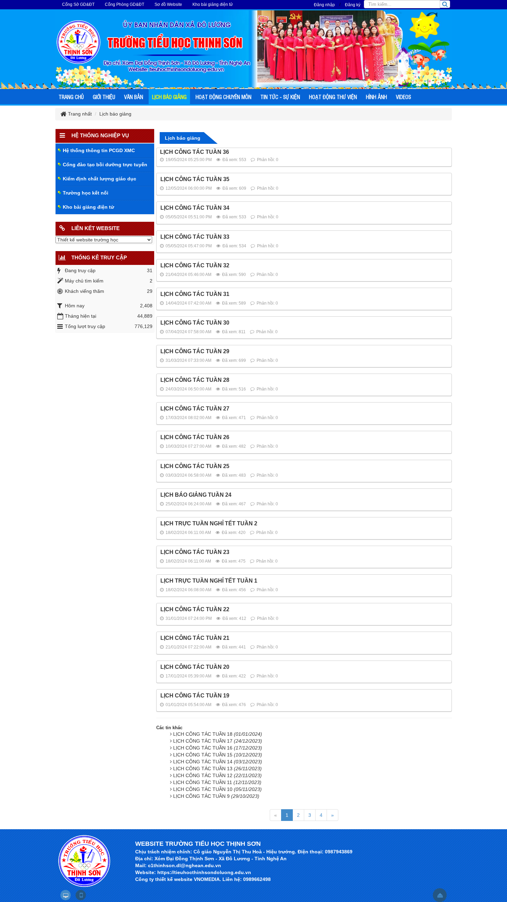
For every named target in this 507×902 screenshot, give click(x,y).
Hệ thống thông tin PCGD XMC (99, 150)
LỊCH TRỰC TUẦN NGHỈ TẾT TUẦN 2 (208, 523)
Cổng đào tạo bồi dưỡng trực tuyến (105, 164)
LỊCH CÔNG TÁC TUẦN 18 (217, 734)
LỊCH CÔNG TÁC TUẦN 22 (194, 609)
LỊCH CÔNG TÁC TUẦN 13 (217, 768)
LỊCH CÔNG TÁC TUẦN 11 (217, 782)
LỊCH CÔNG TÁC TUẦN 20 (194, 667)
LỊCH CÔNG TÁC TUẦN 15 (217, 754)
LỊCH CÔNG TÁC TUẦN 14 (217, 761)
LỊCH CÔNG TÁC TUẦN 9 (216, 796)
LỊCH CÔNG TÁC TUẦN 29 (194, 351)
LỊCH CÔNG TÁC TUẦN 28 (194, 380)
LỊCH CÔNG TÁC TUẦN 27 (194, 409)
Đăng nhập (324, 4)
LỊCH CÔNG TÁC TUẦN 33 (194, 237)
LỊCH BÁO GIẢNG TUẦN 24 (195, 495)
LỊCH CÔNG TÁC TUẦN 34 (194, 208)
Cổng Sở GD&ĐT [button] (78, 4)
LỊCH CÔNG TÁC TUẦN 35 (194, 179)
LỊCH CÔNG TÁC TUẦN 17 (217, 741)
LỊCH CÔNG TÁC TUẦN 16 (217, 748)
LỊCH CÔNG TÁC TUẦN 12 (217, 775)
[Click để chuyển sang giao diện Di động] (81, 895)
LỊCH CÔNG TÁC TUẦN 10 (217, 789)
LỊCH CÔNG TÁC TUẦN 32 (194, 265)
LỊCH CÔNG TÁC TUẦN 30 (194, 323)
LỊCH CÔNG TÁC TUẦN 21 (194, 638)
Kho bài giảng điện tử (88, 207)
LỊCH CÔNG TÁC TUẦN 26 (194, 437)
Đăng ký (352, 4)
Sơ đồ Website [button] (168, 4)
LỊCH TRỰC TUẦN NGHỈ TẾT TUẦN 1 (208, 581)
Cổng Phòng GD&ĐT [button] (124, 4)
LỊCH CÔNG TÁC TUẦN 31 (194, 294)
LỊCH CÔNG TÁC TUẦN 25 (194, 466)
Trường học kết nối (85, 193)
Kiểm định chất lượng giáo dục (99, 178)
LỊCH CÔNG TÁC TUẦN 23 (194, 552)
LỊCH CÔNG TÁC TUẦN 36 (194, 152)
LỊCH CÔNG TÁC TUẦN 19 (194, 695)
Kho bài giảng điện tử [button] (212, 4)
